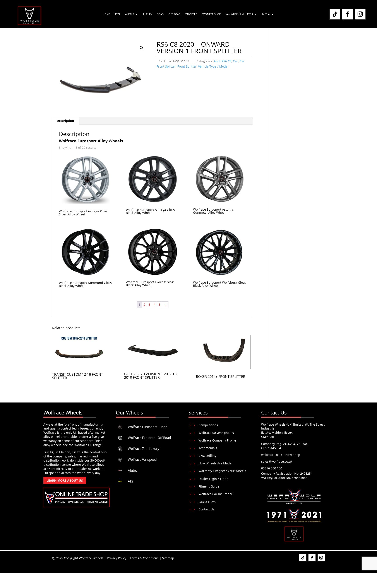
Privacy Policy (116, 558)
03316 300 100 (271, 468)
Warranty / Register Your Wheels (222, 471)
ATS (130, 481)
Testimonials (208, 448)
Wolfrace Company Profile (217, 440)
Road (160, 14)
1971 (117, 14)
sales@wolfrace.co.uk (276, 461)
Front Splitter (187, 66)
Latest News (207, 502)
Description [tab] (65, 121)
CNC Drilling (207, 456)
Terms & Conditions (144, 558)
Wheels (129, 14)
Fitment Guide (209, 486)
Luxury (147, 14)
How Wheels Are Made (215, 463)
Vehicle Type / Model (213, 66)
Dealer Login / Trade (213, 479)
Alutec (132, 470)
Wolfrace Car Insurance (216, 494)
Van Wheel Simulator (239, 14)
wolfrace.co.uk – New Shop (280, 455)
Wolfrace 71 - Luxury (143, 448)
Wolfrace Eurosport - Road (147, 427)
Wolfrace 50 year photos (216, 433)
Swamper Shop (211, 14)
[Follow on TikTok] (334, 14)
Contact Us (206, 509)
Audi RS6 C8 (222, 61)
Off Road (174, 14)
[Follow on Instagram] (360, 14)
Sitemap (168, 558)
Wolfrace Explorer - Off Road (149, 437)
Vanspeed (191, 14)
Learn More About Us (64, 480)
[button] (142, 48)
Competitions (208, 425)
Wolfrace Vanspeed (142, 459)
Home (106, 14)
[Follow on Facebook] (347, 14)
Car (235, 61)
